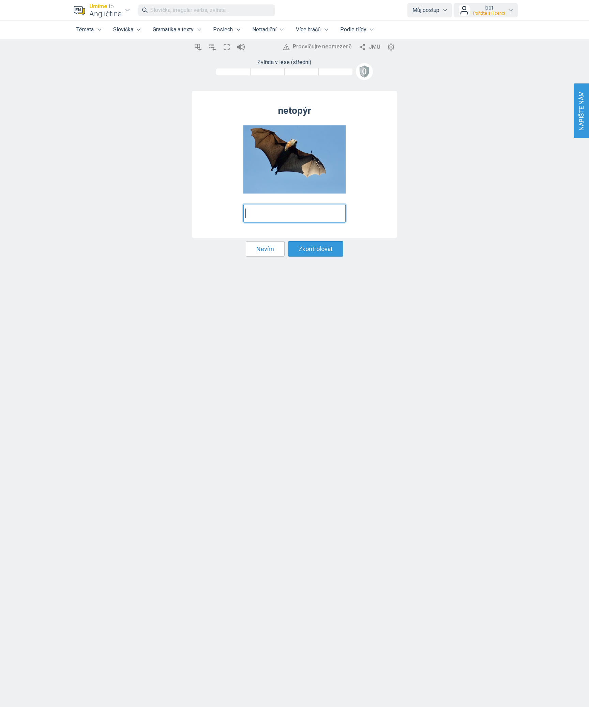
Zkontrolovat (316, 248)
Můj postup (425, 10)
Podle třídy (353, 29)
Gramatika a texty (173, 29)
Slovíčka (123, 29)
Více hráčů (308, 29)
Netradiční (264, 29)
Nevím (265, 248)
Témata (85, 29)
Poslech (223, 29)
